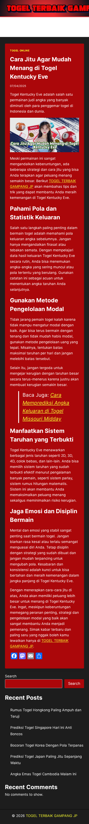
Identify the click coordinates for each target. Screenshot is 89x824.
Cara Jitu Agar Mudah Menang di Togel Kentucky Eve (40, 68)
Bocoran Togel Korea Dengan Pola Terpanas (46, 745)
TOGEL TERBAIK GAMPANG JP (51, 816)
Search (11, 676)
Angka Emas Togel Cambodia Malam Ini (43, 774)
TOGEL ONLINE (19, 50)
